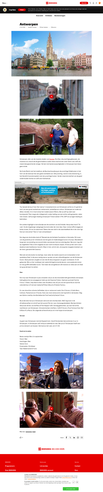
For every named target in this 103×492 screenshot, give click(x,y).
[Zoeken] (90, 3)
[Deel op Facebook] (66, 437)
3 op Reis (12, 10)
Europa (52, 159)
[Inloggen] (96, 3)
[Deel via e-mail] (81, 437)
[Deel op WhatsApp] (77, 437)
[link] (29, 431)
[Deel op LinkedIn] (74, 437)
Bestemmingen (59, 15)
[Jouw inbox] (93, 3)
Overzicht (39, 15)
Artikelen (48, 15)
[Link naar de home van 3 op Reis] (5, 10)
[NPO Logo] (99, 3)
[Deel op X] (70, 437)
